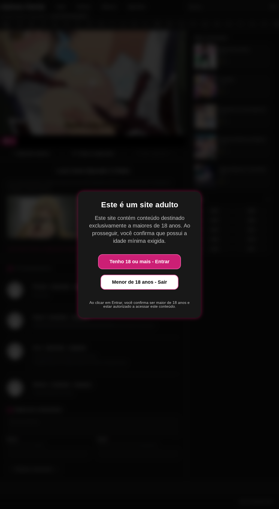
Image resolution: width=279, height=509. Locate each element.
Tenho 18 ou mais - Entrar (139, 261)
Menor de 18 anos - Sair (139, 282)
